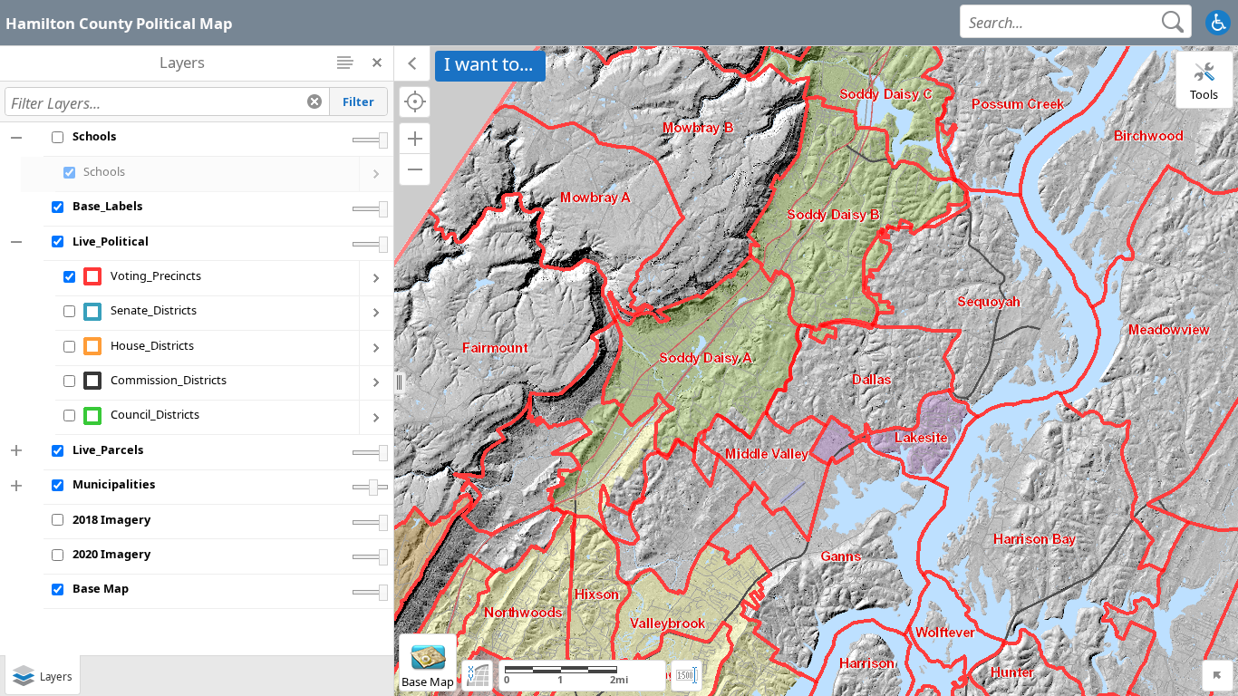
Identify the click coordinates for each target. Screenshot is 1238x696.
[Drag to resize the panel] (400, 383)
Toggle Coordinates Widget (477, 675)
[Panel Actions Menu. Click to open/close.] (346, 62)
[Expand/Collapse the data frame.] (412, 64)
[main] (816, 371)
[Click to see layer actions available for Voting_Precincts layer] (376, 278)
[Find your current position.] (414, 102)
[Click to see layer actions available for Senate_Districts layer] (376, 313)
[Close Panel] (377, 62)
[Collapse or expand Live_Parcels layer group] (18, 451)
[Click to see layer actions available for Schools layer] (376, 174)
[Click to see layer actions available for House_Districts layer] (376, 348)
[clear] (314, 101)
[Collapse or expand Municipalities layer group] (18, 485)
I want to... (488, 63)
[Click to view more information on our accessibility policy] (1217, 22)
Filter (358, 101)
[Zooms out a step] (414, 169)
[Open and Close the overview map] (1217, 675)
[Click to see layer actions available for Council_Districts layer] (376, 418)
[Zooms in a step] (414, 138)
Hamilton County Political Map (119, 23)
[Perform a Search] (1173, 21)
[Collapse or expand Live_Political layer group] (18, 242)
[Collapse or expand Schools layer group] (18, 137)
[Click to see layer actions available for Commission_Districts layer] (376, 383)
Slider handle (383, 140)
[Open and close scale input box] (686, 675)
